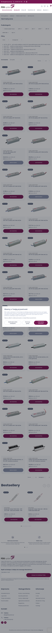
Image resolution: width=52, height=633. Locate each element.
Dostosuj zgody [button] (27, 322)
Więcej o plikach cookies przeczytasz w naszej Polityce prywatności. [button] (20, 318)
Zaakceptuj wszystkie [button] (41, 322)
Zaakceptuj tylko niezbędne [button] (12, 322)
